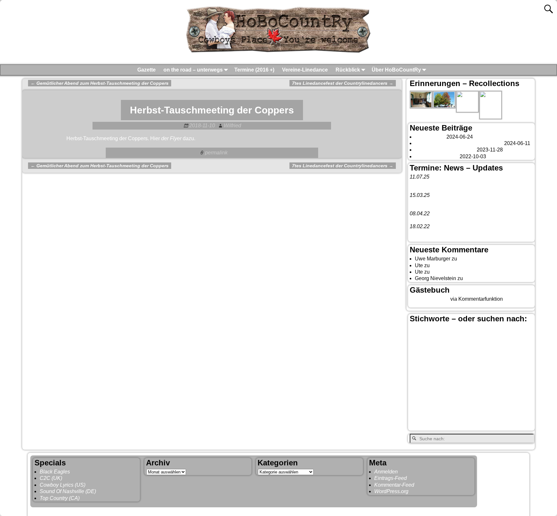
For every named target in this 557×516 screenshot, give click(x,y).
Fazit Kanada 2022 (436, 156)
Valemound (423, 414)
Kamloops (450, 376)
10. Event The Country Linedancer (449, 233)
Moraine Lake (467, 386)
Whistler (452, 426)
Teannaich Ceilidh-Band (460, 183)
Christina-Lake (426, 349)
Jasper (422, 375)
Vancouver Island (503, 414)
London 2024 (430, 137)
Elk (515, 357)
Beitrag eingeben (429, 299)
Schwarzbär (434, 403)
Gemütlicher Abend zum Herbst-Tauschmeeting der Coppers (100, 83)
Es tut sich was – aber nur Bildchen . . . (459, 143)
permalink (216, 152)
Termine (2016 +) (254, 70)
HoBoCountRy (64, 510)
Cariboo (499, 343)
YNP (516, 425)
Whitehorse (486, 425)
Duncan (501, 357)
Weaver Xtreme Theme (501, 510)
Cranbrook (506, 350)
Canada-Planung (450, 343)
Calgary (516, 330)
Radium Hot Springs (466, 394)
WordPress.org (391, 491)
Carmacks (517, 342)
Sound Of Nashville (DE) (68, 491)
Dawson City (427, 356)
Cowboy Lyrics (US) (62, 485)
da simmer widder (484, 278)
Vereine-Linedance (305, 70)
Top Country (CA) (60, 498)
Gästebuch (470, 258)
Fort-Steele (444, 366)
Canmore (478, 341)
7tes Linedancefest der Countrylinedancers (342, 83)
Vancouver (459, 413)
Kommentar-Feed (394, 485)
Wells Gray (425, 425)
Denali (483, 357)
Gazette (146, 70)
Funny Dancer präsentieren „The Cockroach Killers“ (469, 220)
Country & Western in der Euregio (471, 350)
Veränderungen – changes (445, 149)
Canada (423, 341)
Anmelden (386, 471)
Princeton (423, 394)
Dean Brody (460, 357)
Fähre (471, 366)
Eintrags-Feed (390, 478)
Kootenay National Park (492, 377)
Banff (473, 330)
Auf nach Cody (448, 265)
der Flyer (171, 138)
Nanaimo (494, 386)
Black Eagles (55, 471)
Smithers (461, 402)
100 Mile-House (422, 333)
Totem (501, 403)
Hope (511, 366)
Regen (504, 395)
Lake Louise (430, 386)
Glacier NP (491, 366)
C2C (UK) (51, 478)
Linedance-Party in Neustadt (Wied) (450, 201)
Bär (492, 331)
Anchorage (448, 332)
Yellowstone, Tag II (452, 272)
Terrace (484, 403)
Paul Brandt (519, 386)
